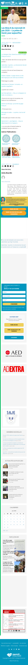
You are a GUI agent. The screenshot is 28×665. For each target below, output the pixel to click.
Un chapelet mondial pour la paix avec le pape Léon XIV (16, 472)
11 (14, 519)
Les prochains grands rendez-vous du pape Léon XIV (8, 553)
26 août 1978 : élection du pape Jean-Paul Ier (13, 435)
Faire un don (14, 209)
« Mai (4, 530)
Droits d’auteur (14, 645)
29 (4, 527)
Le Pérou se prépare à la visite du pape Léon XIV (13, 448)
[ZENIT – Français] (8, 3)
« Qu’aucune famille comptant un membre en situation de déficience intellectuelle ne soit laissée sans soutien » (14, 444)
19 (17, 521)
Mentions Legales (5, 645)
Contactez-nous (23, 645)
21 (23, 521)
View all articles (5, 181)
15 (4, 521)
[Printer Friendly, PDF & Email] (23, 52)
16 (7, 521)
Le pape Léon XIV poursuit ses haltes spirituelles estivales (8, 563)
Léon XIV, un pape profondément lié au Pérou (8, 542)
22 (4, 524)
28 (23, 524)
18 (14, 521)
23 (7, 524)
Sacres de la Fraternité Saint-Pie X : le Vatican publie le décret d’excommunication (17, 465)
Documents (4, 8)
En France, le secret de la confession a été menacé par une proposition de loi (16, 488)
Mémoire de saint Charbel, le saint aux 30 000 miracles (16, 480)
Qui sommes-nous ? (6, 643)
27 (20, 524)
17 (10, 521)
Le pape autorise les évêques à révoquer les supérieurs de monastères (15, 496)
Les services (23, 643)
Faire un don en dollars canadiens (14, 213)
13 (20, 519)
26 (17, 524)
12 (17, 519)
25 (14, 524)
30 (7, 527)
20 (20, 521)
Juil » (7, 530)
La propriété (15, 643)
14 (23, 519)
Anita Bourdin (16, 42)
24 (10, 524)
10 (10, 519)
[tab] (8, 611)
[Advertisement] (14, 229)
